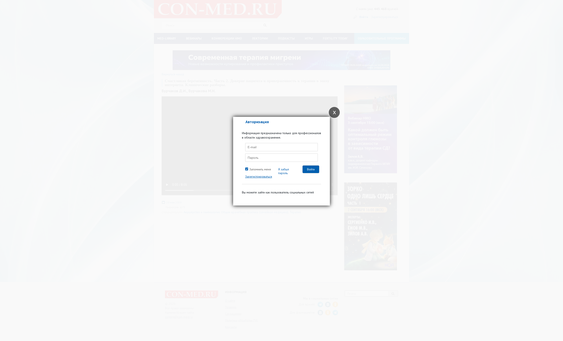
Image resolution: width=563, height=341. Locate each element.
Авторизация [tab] (257, 121)
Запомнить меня (260, 169)
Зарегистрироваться (258, 177)
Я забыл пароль (283, 171)
